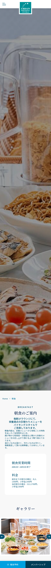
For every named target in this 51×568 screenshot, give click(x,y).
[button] (13, 564)
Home (5, 399)
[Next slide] (48, 536)
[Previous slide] (2, 536)
